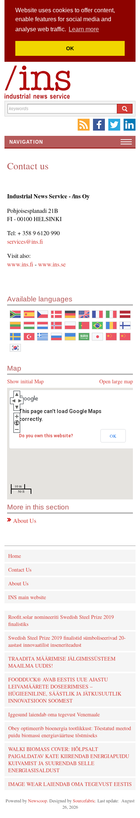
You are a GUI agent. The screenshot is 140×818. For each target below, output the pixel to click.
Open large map (116, 381)
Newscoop (37, 800)
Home (14, 555)
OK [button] (70, 48)
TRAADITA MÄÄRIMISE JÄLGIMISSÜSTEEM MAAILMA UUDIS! (61, 662)
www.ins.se (52, 264)
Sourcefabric (84, 800)
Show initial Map (25, 381)
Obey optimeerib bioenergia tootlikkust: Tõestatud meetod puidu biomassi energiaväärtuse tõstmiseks (69, 732)
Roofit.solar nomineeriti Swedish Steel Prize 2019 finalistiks (61, 620)
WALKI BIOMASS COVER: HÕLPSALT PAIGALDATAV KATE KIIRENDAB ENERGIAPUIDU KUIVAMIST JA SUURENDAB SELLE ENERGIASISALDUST (68, 759)
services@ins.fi (25, 241)
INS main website (27, 597)
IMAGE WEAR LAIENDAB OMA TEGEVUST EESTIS (70, 783)
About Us (24, 520)
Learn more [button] (84, 29)
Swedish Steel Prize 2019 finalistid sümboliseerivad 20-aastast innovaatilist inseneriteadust (67, 641)
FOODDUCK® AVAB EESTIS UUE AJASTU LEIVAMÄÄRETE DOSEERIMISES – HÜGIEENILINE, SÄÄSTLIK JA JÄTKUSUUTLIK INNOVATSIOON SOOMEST (64, 690)
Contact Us (19, 569)
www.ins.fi (20, 264)
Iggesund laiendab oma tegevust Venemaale (54, 714)
